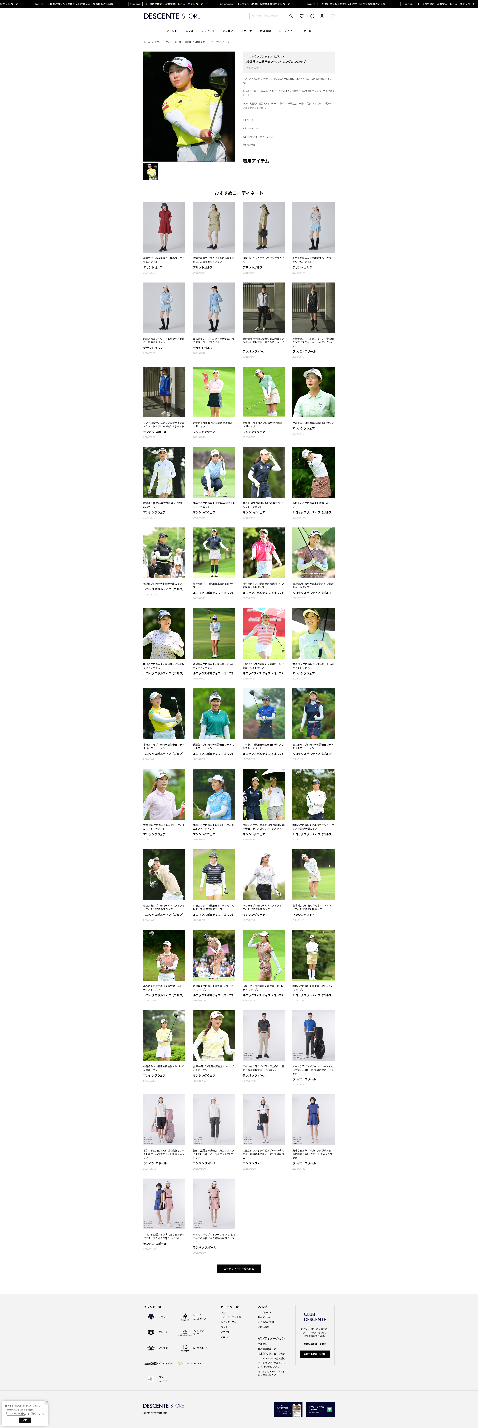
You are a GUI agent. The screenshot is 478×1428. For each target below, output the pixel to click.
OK (25, 1420)
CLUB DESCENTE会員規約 (271, 1358)
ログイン (319, 16)
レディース (208, 31)
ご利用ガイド (264, 1312)
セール (307, 31)
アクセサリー (227, 1332)
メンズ (189, 31)
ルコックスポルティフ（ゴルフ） (265, 56)
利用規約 (262, 1343)
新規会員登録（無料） (315, 1354)
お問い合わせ (264, 1327)
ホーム (146, 42)
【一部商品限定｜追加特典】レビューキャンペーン (138, 4)
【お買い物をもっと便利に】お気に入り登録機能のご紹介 (318, 4)
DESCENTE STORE (172, 16)
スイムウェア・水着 (231, 1317)
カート (330, 16)
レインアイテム (228, 1322)
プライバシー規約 (16, 1413)
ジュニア (227, 31)
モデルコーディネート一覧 (168, 42)
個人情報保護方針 (267, 1348)
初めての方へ (264, 1317)
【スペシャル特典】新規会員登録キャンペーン (227, 4)
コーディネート (288, 31)
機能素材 (265, 31)
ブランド (171, 31)
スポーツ (246, 31)
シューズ (225, 1336)
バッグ (224, 1327)
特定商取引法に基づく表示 (271, 1353)
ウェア (224, 1312)
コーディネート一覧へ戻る (239, 1268)
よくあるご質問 (266, 1322)
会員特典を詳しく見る (315, 1344)
